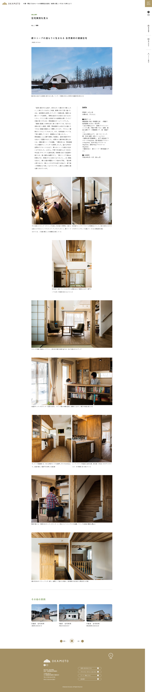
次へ (78, 641)
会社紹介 (83, 679)
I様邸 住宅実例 (65, 623)
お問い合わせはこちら (86, 668)
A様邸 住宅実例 (93, 623)
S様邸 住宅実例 (38, 623)
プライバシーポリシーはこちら (88, 671)
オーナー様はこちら (86, 675)
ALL (32, 25)
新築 (37, 25)
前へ (64, 641)
